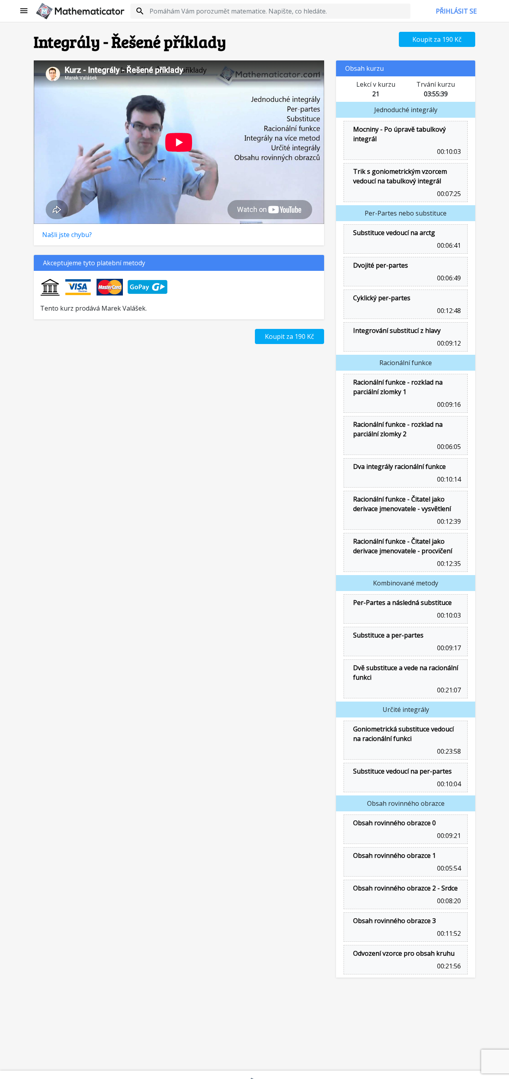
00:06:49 (448, 278)
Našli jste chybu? (67, 234)
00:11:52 (448, 933)
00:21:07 (448, 690)
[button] (24, 11)
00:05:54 (448, 868)
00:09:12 (448, 343)
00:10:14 (448, 479)
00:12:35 (448, 563)
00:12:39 (448, 521)
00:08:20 (448, 900)
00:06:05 (448, 446)
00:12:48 (448, 310)
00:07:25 (448, 193)
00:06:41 (448, 245)
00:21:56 (448, 966)
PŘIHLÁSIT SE (456, 11)
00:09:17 (448, 648)
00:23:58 (448, 751)
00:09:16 (448, 404)
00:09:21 (448, 835)
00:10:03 (448, 151)
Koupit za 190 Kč (437, 39)
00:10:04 (448, 784)
